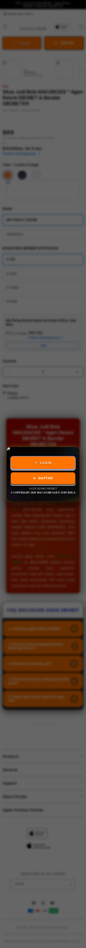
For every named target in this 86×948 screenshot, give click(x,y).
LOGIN (46, 463)
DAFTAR (45, 478)
